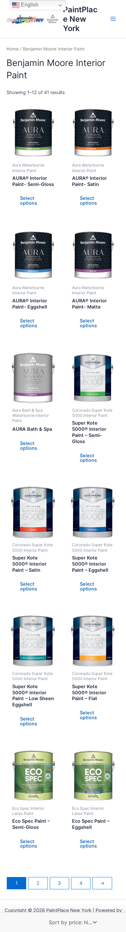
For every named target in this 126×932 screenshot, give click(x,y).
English (29, 4)
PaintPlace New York (80, 19)
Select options (28, 200)
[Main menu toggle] (113, 18)
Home (12, 48)
